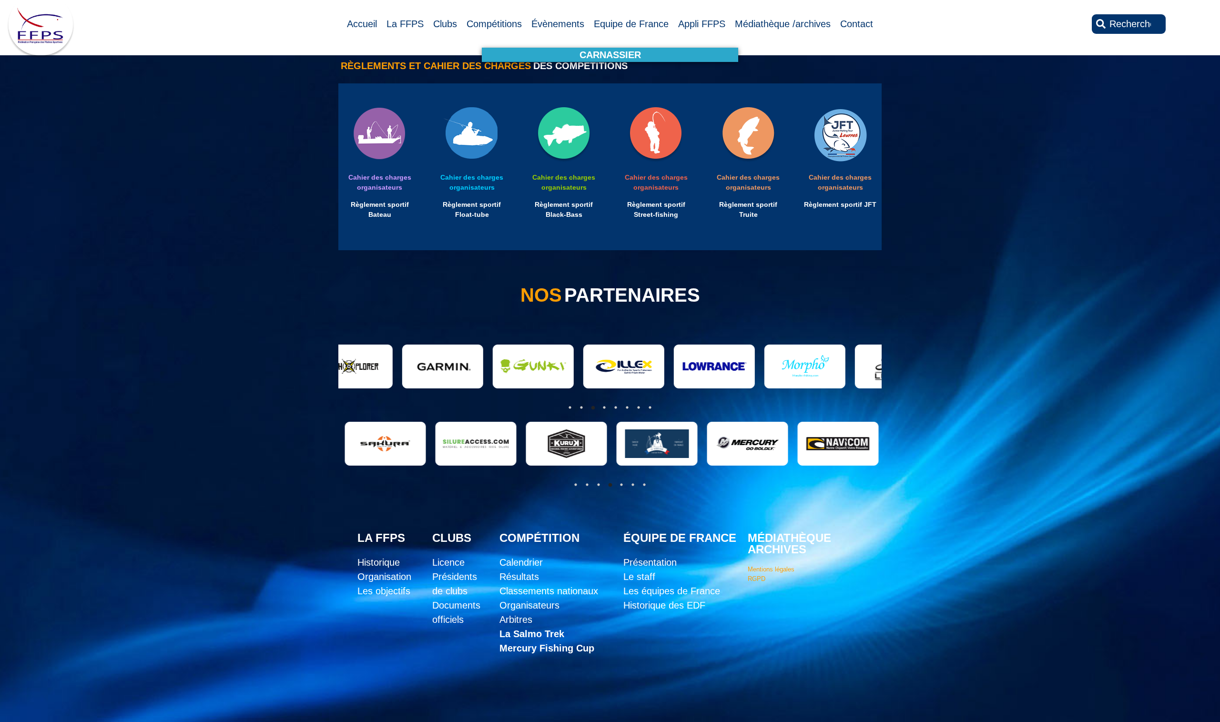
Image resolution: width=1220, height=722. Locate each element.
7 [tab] (644, 484)
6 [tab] (633, 484)
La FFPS (405, 24)
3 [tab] (598, 484)
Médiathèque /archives (783, 24)
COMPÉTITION (539, 537)
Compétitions (494, 24)
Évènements (557, 24)
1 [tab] (575, 484)
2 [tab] (587, 484)
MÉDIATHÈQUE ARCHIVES (789, 543)
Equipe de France (631, 24)
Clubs (445, 24)
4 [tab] (610, 484)
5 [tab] (621, 484)
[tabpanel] (412, 443)
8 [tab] (650, 407)
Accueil (362, 24)
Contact (856, 24)
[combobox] (1129, 24)
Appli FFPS (701, 24)
